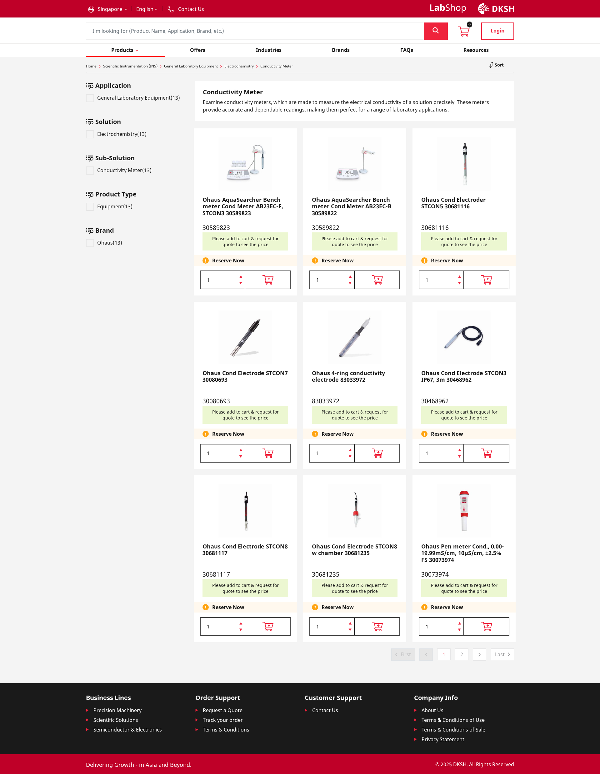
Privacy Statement (443, 739)
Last (500, 654)
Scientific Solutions (115, 720)
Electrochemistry (239, 66)
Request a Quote (222, 710)
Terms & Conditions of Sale (453, 729)
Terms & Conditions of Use (453, 720)
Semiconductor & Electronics (127, 729)
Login (498, 30)
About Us (432, 710)
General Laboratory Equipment (191, 66)
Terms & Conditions (226, 729)
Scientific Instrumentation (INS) (130, 66)
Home (91, 66)
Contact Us (325, 710)
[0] (464, 33)
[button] (107, 9)
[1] (240, 283)
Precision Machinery (117, 710)
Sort (498, 65)
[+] (240, 276)
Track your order (223, 720)
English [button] (144, 9)
